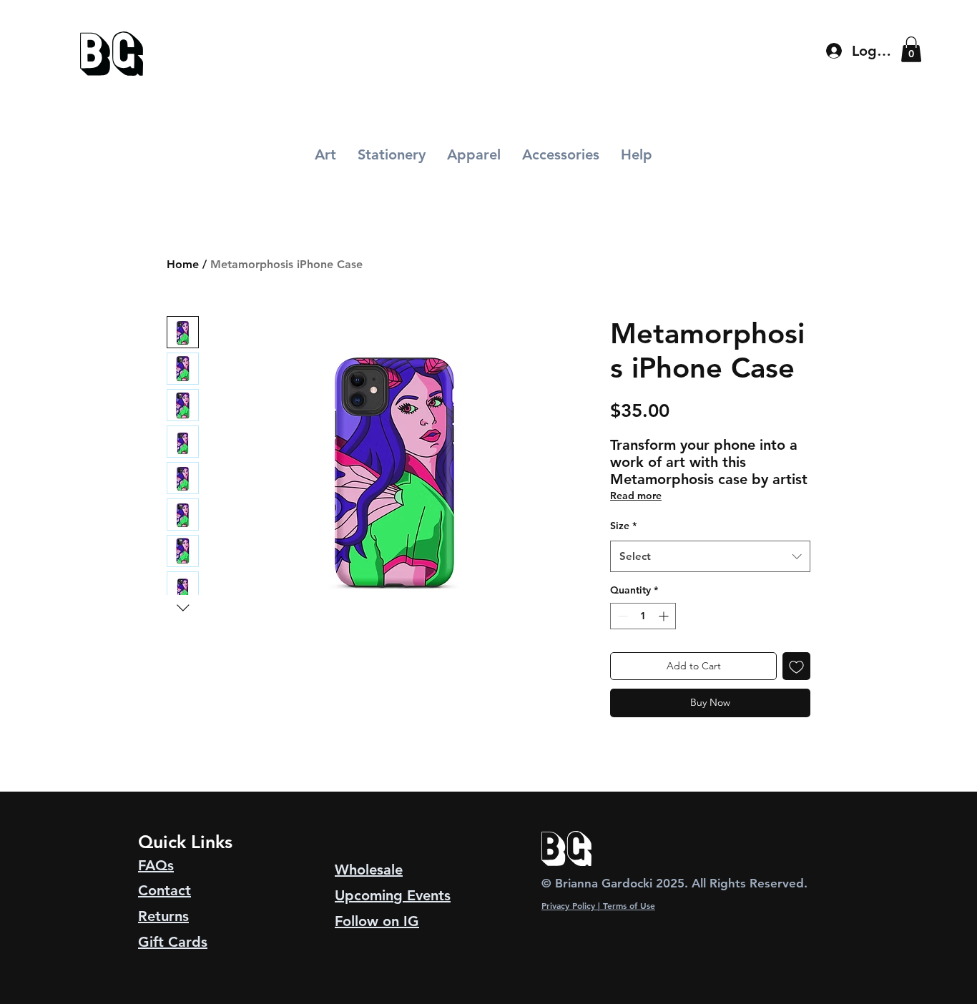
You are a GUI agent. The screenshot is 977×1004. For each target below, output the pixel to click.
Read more (636, 495)
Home (183, 264)
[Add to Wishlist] (796, 666)
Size (623, 525)
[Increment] (665, 616)
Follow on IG (377, 921)
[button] (911, 49)
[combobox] (710, 556)
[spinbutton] (643, 616)
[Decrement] (621, 616)
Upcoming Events (393, 895)
